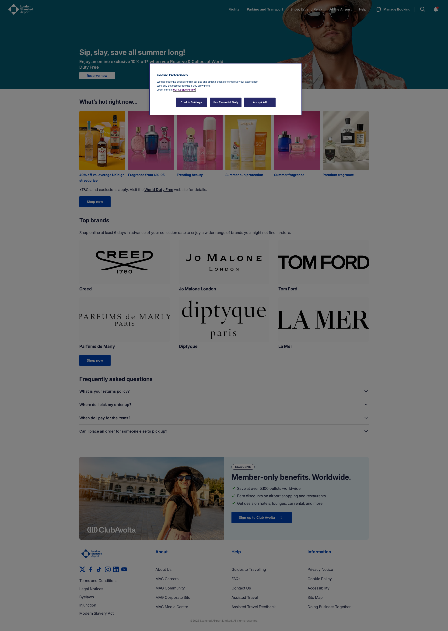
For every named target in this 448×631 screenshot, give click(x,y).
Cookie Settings (191, 102)
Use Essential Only (225, 102)
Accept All (260, 102)
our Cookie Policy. (184, 89)
